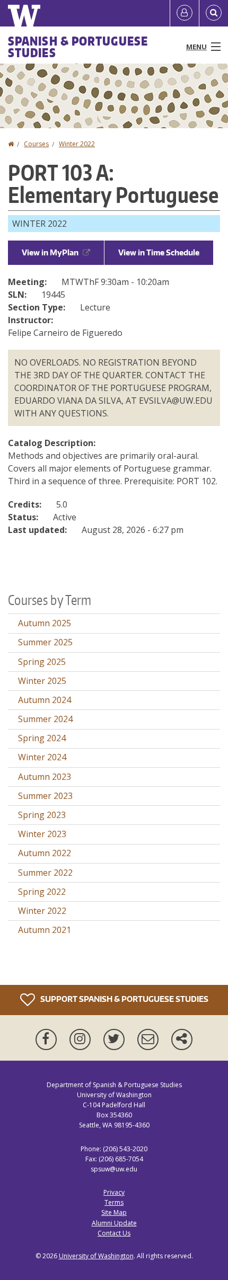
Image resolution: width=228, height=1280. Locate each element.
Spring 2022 (42, 891)
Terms (114, 1202)
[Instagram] (82, 1039)
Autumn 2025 (44, 623)
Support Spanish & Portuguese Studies (123, 998)
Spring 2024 (42, 738)
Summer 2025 (45, 642)
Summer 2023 (45, 796)
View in (50, 252)
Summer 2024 (45, 719)
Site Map (114, 1212)
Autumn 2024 (44, 700)
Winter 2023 (42, 834)
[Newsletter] (150, 1039)
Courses (36, 143)
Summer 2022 (45, 872)
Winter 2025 (42, 681)
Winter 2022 (77, 143)
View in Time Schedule (158, 252)
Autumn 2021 (44, 930)
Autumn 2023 (44, 777)
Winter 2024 (42, 757)
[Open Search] (213, 13)
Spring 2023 (42, 815)
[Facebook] (48, 1039)
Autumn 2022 (44, 853)
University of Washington (96, 1255)
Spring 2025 (42, 662)
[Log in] (184, 13)
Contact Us (114, 1233)
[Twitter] (116, 1039)
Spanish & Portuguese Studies (78, 46)
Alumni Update (114, 1223)
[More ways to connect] (181, 1039)
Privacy (114, 1192)
